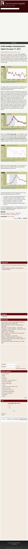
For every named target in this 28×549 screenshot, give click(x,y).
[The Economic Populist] (2, 4)
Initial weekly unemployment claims (8, 54)
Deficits (3, 396)
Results (2, 414)
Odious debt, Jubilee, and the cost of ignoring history (12, 325)
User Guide (4, 316)
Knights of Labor (4, 331)
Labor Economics (11, 216)
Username (4, 364)
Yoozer (3, 385)
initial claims (12, 213)
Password (4, 366)
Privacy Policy (14, 544)
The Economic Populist (15, 3)
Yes (9, 405)
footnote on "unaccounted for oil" (9, 380)
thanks (3, 375)
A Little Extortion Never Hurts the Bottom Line (11, 341)
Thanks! (3, 377)
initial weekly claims (15, 214)
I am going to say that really (8, 391)
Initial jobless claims (5, 213)
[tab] (4, 419)
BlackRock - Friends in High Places (8, 337)
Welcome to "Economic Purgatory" (8, 327)
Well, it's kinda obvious (7, 383)
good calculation (5, 373)
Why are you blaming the (7, 393)
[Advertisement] (14, 27)
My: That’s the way (6, 388)
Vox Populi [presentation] (16, 419)
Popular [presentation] (4, 419)
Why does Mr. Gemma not (7, 389)
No (9, 407)
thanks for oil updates (6, 381)
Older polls (3, 413)
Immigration (4, 394)
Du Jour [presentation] (9, 419)
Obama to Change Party (6, 335)
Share (21, 218)
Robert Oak (8, 52)
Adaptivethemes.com (19, 547)
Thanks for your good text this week (10, 386)
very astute (4, 378)
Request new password (21, 368)
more (25, 397)
